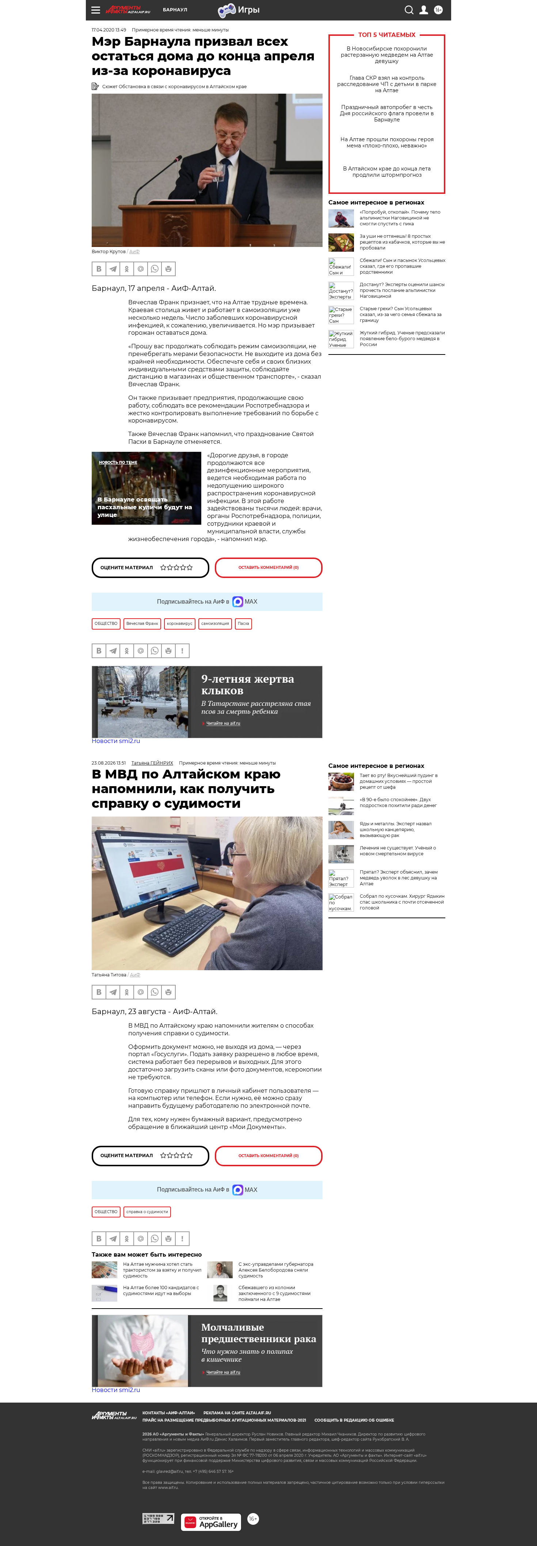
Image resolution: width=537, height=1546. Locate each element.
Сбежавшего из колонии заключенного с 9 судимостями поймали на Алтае (275, 1293)
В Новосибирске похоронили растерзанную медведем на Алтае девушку (387, 55)
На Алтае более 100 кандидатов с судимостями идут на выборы (161, 1290)
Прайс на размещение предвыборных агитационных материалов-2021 (224, 1420)
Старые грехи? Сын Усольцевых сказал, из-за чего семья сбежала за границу (401, 314)
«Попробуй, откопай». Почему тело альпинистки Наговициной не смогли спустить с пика (400, 217)
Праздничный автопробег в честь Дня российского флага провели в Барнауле (387, 113)
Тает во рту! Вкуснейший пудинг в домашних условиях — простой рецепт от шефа (399, 781)
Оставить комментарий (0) (269, 567)
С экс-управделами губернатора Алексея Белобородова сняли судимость (276, 1270)
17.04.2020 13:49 (109, 30)
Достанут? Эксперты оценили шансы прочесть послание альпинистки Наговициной (402, 290)
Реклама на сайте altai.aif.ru (237, 1413)
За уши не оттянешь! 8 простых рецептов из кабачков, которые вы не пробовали (402, 242)
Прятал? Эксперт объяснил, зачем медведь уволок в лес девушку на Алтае (399, 877)
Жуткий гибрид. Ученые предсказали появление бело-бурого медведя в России (402, 338)
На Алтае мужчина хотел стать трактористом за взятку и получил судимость (162, 1270)
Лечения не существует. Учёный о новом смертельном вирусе (398, 850)
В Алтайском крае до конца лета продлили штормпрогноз (387, 172)
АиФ (134, 251)
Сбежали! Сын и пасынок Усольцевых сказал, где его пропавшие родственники (402, 266)
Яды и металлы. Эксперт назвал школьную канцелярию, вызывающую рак (396, 829)
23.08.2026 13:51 (109, 763)
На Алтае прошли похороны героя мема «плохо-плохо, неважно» (387, 142)
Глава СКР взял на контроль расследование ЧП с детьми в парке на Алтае (387, 84)
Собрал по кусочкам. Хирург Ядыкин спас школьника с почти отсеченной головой (402, 902)
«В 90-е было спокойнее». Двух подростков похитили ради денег (398, 802)
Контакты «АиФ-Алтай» (168, 1413)
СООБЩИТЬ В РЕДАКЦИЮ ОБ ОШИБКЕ (354, 1420)
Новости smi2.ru (116, 741)
